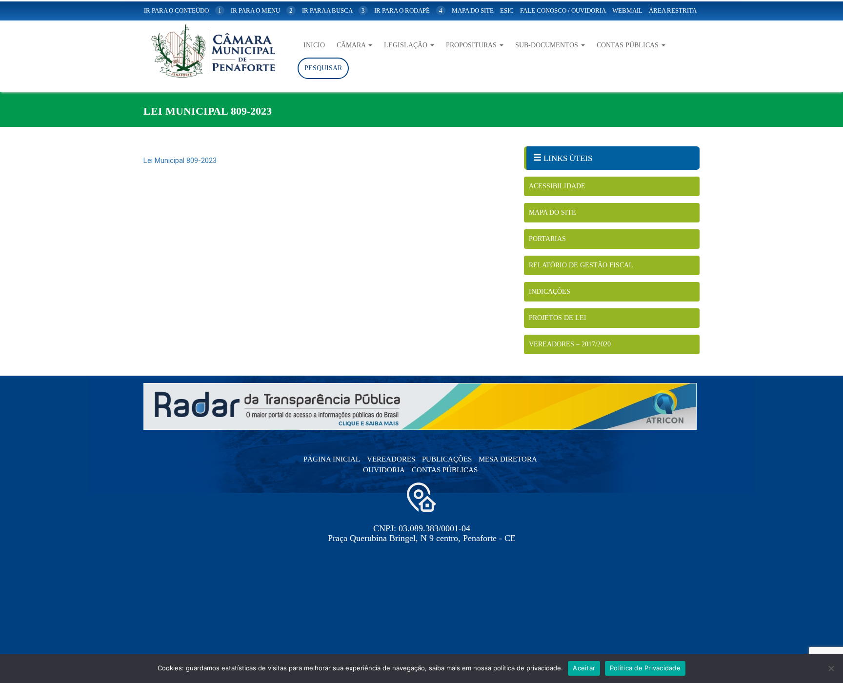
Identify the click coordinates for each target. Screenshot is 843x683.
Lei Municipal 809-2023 (180, 160)
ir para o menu (262, 10)
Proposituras (472, 45)
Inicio (314, 45)
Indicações (549, 291)
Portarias (547, 238)
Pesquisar (323, 68)
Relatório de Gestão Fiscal (581, 265)
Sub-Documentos (547, 45)
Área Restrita (673, 10)
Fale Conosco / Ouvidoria (563, 10)
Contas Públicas (629, 45)
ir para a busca (333, 10)
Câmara (352, 45)
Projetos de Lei (557, 317)
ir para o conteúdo (182, 10)
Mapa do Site (552, 212)
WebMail (627, 10)
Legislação (406, 45)
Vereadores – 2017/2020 (570, 344)
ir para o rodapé (408, 10)
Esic (507, 10)
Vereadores (391, 459)
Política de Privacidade (645, 668)
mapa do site (473, 10)
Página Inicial (331, 459)
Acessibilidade (557, 186)
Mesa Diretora (508, 459)
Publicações (447, 459)
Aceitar (584, 668)
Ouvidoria (384, 470)
